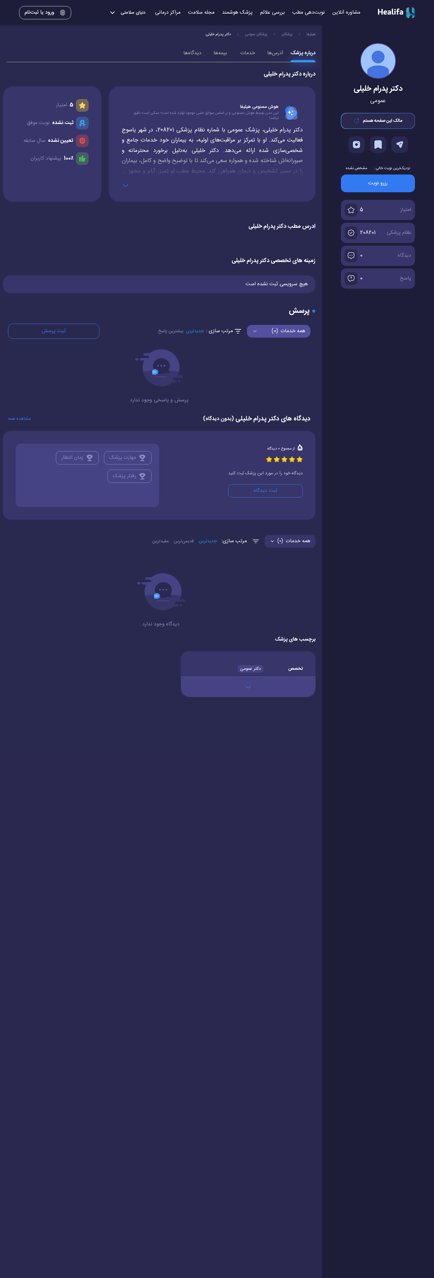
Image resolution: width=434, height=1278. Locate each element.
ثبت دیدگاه (265, 490)
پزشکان (287, 34)
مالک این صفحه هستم (382, 121)
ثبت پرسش (54, 331)
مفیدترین (160, 541)
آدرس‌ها (275, 53)
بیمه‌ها (220, 53)
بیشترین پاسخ (170, 331)
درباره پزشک (302, 53)
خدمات (247, 53)
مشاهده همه (19, 419)
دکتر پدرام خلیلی (218, 34)
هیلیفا (311, 34)
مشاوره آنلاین (346, 12)
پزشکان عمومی (256, 34)
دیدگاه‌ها (192, 53)
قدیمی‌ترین (184, 541)
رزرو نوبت (378, 183)
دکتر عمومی (250, 669)
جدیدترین (195, 331)
